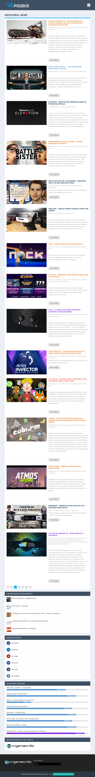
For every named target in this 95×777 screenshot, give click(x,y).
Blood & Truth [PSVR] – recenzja (17, 725)
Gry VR (50, 29)
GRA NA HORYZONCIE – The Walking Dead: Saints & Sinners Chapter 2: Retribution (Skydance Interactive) (65, 23)
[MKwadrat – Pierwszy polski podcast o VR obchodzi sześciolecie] (27, 517)
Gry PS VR (58, 542)
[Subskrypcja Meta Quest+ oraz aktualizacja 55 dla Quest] (9, 622)
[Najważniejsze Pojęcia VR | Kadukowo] (9, 629)
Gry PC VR (69, 71)
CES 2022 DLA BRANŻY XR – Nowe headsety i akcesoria (66, 534)
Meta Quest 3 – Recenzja (20, 606)
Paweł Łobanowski (53, 27)
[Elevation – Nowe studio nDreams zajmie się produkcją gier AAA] (27, 113)
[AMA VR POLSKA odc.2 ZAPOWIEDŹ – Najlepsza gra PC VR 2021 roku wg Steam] (27, 192)
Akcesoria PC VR (83, 538)
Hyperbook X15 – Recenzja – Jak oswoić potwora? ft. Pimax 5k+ (26, 731)
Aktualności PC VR (66, 314)
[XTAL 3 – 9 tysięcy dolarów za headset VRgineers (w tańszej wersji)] (27, 321)
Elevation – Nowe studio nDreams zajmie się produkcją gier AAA (67, 103)
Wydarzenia (73, 107)
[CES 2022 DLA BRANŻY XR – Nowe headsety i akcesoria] (27, 544)
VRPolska (50, 213)
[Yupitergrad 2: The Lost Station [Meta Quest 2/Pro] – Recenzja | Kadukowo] (9, 614)
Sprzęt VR (71, 213)
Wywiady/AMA (52, 187)
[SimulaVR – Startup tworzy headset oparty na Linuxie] (27, 220)
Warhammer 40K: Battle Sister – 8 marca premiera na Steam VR (65, 143)
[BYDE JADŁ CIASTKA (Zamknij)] (93, 774)
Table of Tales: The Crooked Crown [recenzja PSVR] (22, 719)
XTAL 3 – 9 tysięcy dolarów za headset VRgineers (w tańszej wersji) (64, 311)
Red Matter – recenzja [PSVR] (16, 712)
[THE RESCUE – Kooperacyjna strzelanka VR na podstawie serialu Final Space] (27, 390)
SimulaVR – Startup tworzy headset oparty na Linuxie (68, 210)
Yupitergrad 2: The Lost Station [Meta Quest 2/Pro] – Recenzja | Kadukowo (36, 613)
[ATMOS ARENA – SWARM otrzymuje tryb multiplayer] (27, 477)
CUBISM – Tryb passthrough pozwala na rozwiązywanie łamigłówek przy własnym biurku (66, 420)
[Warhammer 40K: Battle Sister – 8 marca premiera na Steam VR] (27, 153)
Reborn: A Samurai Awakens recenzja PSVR (20, 700)
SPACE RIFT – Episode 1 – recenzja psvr (19, 687)
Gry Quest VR (83, 27)
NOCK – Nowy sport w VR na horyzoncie (65, 244)
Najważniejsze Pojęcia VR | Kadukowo (24, 628)
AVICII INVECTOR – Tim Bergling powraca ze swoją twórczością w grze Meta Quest (66, 352)
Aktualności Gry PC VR (72, 146)
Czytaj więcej (54, 60)
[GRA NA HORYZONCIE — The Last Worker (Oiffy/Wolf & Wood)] (27, 78)
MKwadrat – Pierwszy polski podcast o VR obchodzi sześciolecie (66, 507)
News (53, 29)
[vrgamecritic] (20, 748)
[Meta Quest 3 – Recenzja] (9, 607)
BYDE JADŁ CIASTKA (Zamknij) (63, 774)
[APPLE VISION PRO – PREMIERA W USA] (9, 599)
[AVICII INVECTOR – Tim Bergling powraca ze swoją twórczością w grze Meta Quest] (27, 362)
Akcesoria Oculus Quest (72, 538)
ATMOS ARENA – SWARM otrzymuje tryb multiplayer (64, 467)
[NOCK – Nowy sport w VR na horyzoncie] (27, 255)
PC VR (66, 213)
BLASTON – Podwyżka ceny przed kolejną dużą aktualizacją (68, 276)
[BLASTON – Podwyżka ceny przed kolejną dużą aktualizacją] (27, 286)
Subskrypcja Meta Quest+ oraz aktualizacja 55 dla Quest (30, 621)
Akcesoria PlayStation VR (54, 540)
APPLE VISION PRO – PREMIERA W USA (24, 598)
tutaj (50, 774)
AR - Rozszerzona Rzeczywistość (79, 314)
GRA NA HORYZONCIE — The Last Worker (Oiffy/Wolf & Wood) (65, 68)
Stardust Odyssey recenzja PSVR (17, 706)
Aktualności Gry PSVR (67, 540)
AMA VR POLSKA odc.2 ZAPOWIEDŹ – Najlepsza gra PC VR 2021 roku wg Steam (67, 182)
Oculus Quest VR (73, 542)
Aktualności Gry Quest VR (72, 27)
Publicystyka (73, 186)
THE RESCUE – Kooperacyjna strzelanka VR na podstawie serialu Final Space (67, 380)
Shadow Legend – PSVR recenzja (17, 694)
